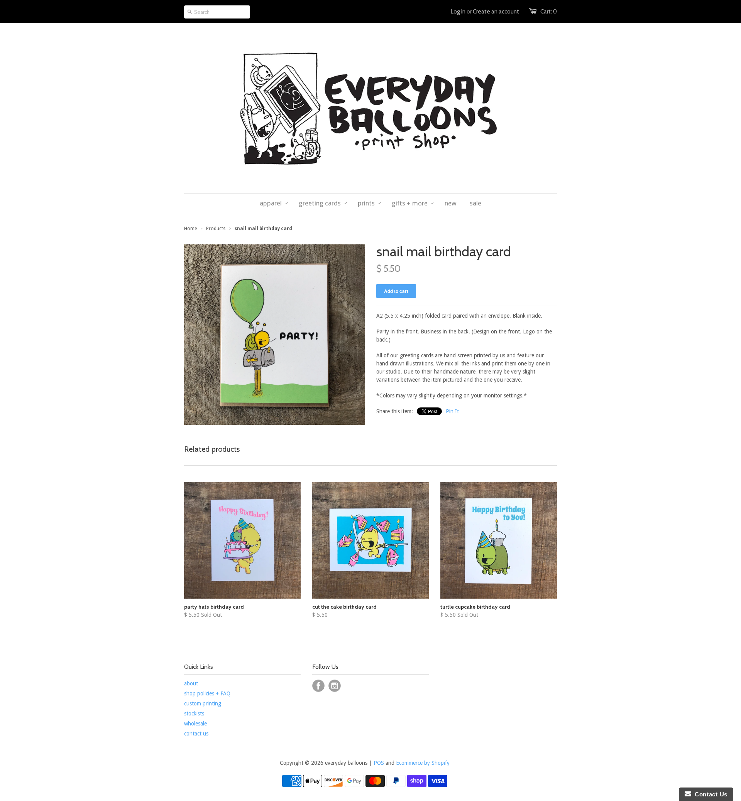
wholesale (195, 723)
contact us (196, 733)
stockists (194, 713)
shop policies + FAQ (207, 693)
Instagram (334, 686)
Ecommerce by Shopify (423, 763)
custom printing (202, 703)
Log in (458, 11)
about (191, 683)
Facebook (318, 686)
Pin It (452, 411)
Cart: (548, 11)
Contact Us (709, 794)
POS (379, 763)
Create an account (496, 11)
